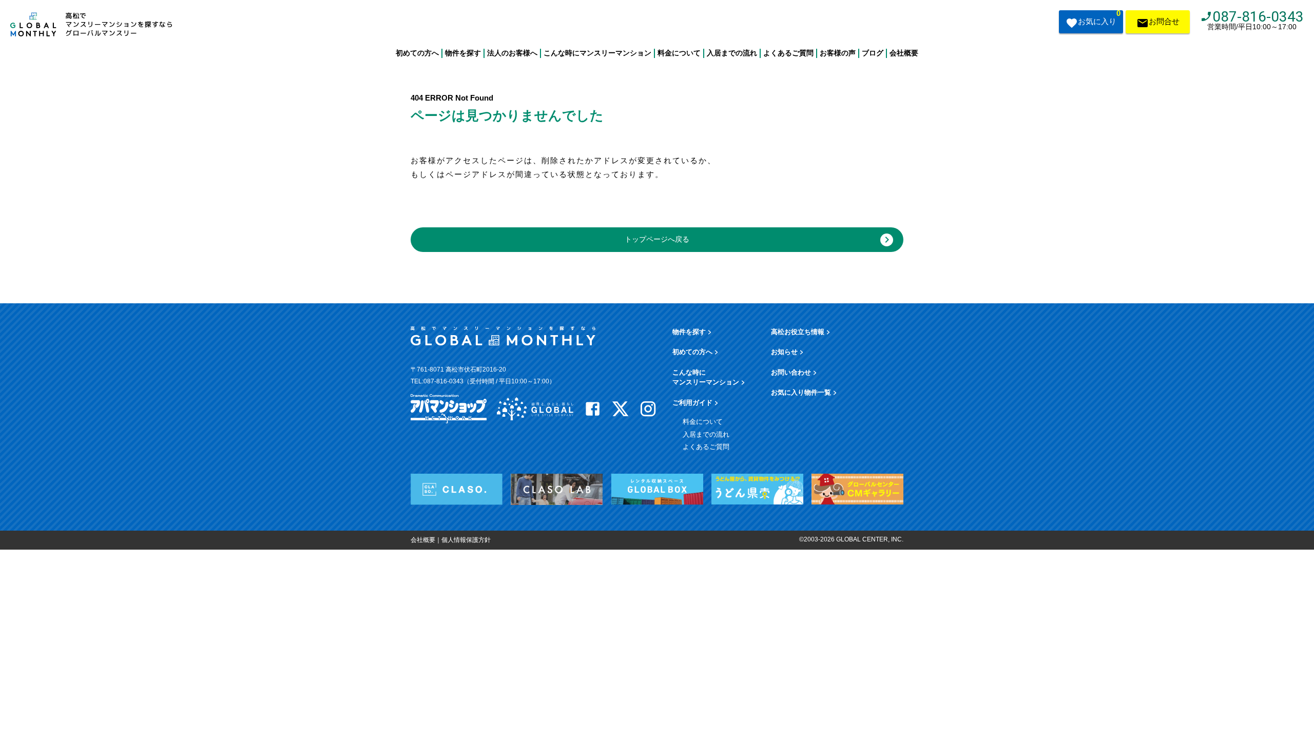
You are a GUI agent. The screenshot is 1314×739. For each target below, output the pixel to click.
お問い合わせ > (794, 372)
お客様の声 (838, 53)
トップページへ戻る (657, 239)
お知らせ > (787, 351)
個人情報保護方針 (466, 539)
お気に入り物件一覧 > (804, 392)
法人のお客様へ (512, 53)
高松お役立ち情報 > (800, 331)
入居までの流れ (732, 53)
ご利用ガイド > (695, 402)
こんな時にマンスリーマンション (597, 53)
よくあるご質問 (788, 53)
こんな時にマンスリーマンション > (708, 377)
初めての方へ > (695, 351)
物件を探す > (692, 331)
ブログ (872, 53)
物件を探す (463, 53)
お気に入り (1099, 18)
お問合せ (1164, 21)
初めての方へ (417, 53)
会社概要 (904, 53)
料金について (679, 53)
